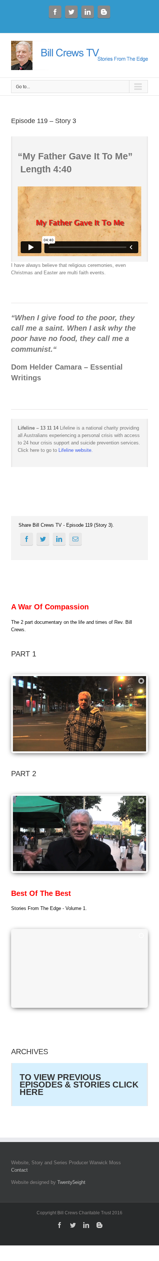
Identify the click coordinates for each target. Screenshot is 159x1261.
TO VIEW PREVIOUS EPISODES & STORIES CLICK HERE (79, 1084)
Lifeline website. (75, 450)
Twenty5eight (71, 1182)
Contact (19, 1170)
